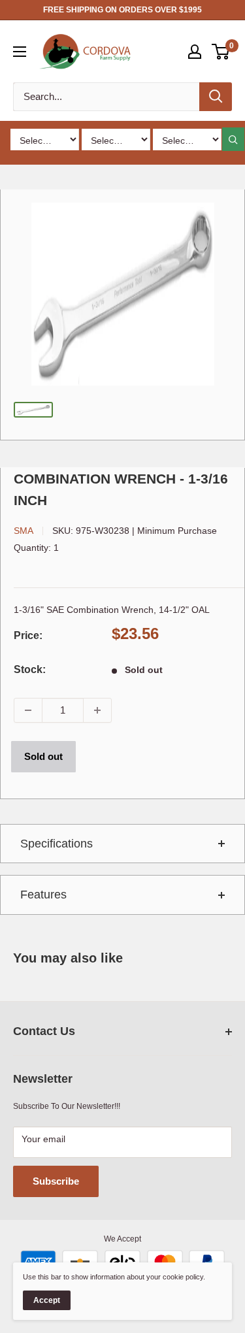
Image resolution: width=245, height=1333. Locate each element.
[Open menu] (19, 51)
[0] (221, 51)
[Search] (215, 96)
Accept (46, 1300)
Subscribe (56, 1181)
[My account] (194, 51)
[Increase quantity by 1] (97, 710)
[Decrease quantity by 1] (28, 710)
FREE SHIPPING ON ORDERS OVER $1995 (122, 9)
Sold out (43, 756)
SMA (23, 530)
